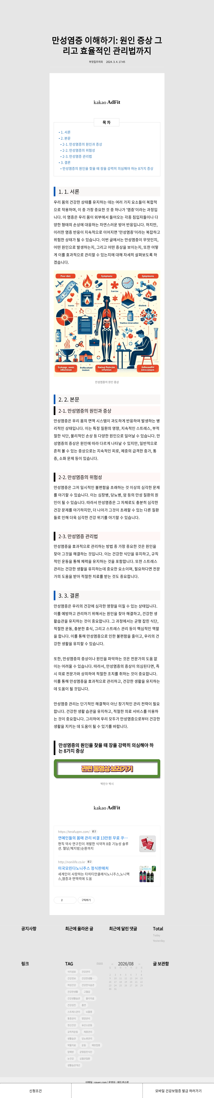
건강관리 (86, 972)
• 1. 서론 (65, 132)
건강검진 (72, 1005)
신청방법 (107, 1090)
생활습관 (72, 1038)
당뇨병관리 (87, 1038)
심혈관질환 (85, 1058)
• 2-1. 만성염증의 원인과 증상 (81, 144)
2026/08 (126, 964)
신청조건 (35, 1090)
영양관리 (86, 1018)
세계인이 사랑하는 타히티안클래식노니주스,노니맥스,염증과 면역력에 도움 (94, 876)
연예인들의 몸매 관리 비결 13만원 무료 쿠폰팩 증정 (93, 837)
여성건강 (72, 985)
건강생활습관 (74, 998)
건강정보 (72, 978)
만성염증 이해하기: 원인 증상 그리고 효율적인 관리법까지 (107, 45)
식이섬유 (72, 972)
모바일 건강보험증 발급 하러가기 (178, 1090)
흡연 (84, 1005)
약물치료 (72, 1045)
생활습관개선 (74, 1065)
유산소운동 (87, 1025)
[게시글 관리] (71, 900)
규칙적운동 (73, 1032)
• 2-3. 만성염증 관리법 (76, 156)
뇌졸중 (89, 1012)
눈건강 (71, 1058)
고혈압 (87, 992)
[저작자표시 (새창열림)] (96, 900)
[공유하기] (66, 900)
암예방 (71, 1052)
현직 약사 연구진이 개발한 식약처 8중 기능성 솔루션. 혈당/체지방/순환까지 (93, 845)
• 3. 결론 (65, 162)
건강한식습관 (88, 985)
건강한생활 (73, 992)
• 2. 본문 (65, 138)
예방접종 (96, 1045)
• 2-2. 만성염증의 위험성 (77, 150)
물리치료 (90, 998)
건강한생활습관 (89, 978)
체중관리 (88, 1032)
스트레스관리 (74, 1012)
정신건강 (72, 1025)
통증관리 (72, 1018)
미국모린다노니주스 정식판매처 (83, 868)
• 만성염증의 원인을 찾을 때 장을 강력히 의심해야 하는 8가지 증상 (106, 168)
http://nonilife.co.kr (71, 862)
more (100, 963)
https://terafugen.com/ (74, 831)
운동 (84, 1045)
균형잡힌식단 (86, 1052)
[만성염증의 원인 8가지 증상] (107, 776)
